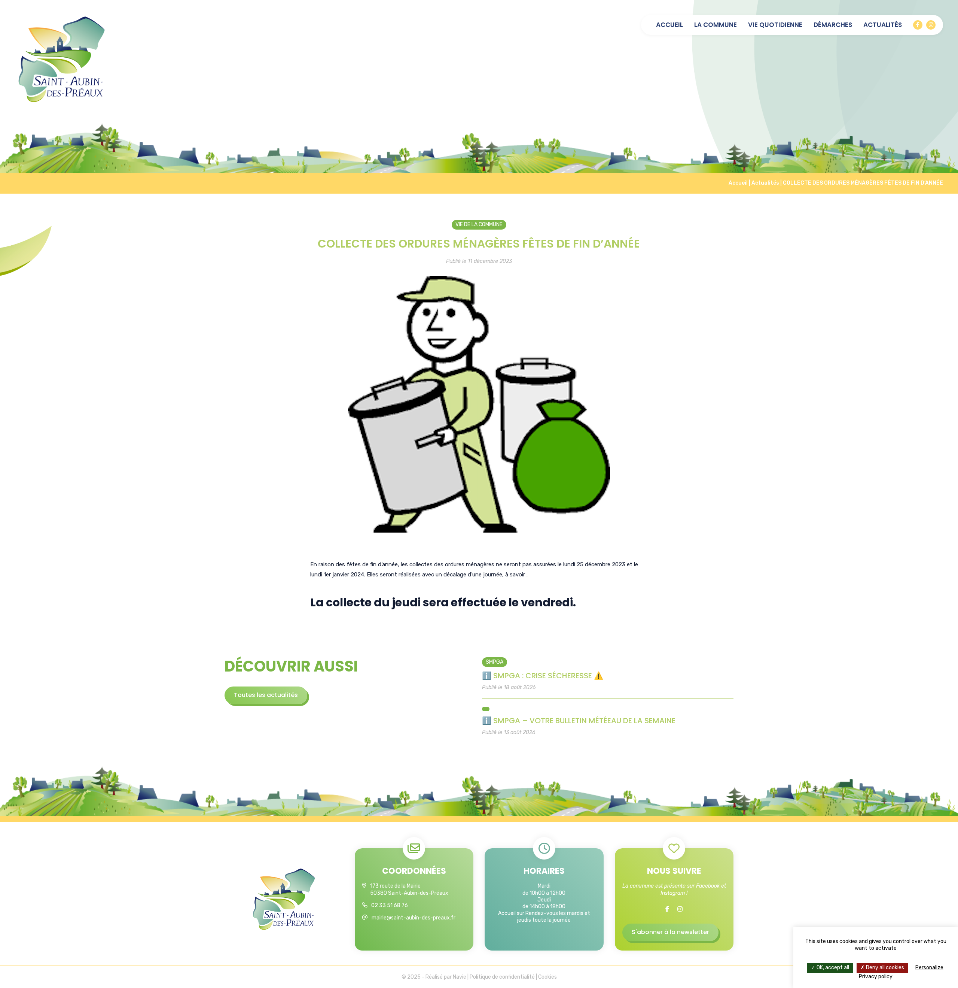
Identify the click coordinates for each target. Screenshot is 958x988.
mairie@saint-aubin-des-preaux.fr (413, 918)
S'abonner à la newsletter (670, 932)
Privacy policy (876, 976)
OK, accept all (832, 967)
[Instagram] (931, 25)
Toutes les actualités (266, 695)
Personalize (929, 967)
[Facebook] (917, 25)
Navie (459, 977)
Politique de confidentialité (502, 977)
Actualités (882, 25)
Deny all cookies (884, 967)
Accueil (669, 25)
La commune (715, 25)
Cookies (547, 977)
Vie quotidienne (775, 25)
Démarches (833, 25)
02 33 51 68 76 (389, 905)
